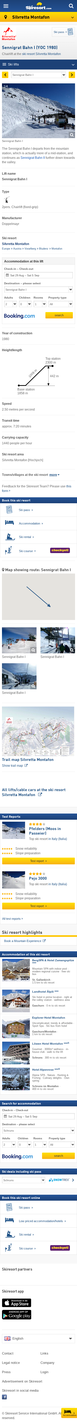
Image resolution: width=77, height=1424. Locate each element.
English (17, 1338)
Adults (8, 297)
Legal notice (11, 1363)
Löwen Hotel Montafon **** (50, 1043)
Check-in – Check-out (18, 268)
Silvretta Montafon (30, 17)
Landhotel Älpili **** (45, 991)
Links (44, 1353)
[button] (19, 316)
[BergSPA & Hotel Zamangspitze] (10, 970)
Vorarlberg (30, 248)
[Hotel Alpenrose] (10, 1079)
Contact (7, 1353)
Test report (37, 861)
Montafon (57, 248)
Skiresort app (13, 1292)
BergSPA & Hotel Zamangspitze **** (53, 962)
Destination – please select (22, 283)
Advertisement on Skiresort (22, 1381)
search (59, 315)
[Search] (71, 6)
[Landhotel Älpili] (10, 1001)
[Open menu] (6, 6)
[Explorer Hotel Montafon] (10, 1027)
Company (47, 1363)
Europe (6, 248)
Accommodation (69, 1415)
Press (6, 1372)
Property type (57, 297)
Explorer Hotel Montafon (48, 1017)
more (53, 474)
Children (24, 297)
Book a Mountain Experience (22, 941)
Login (44, 1372)
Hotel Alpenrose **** (46, 1069)
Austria (17, 248)
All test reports (11, 918)
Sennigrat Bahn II (33, 157)
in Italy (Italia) (57, 839)
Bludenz (43, 248)
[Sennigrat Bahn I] (19, 641)
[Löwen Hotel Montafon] (10, 1053)
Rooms (38, 297)
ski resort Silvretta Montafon (41, 54)
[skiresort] (38, 6)
